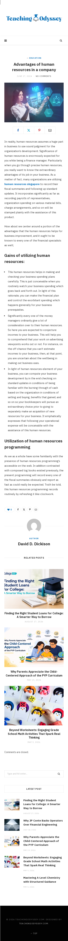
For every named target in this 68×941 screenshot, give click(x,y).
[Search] (61, 40)
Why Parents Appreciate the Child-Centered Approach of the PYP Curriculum (34, 673)
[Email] (50, 130)
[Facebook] (18, 130)
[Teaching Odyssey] (34, 18)
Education (35, 58)
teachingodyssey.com (33, 923)
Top (34, 933)
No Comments (43, 76)
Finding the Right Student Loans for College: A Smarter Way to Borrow (34, 615)
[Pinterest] (39, 130)
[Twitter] (28, 130)
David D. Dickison (34, 543)
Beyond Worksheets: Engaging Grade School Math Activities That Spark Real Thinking (34, 733)
